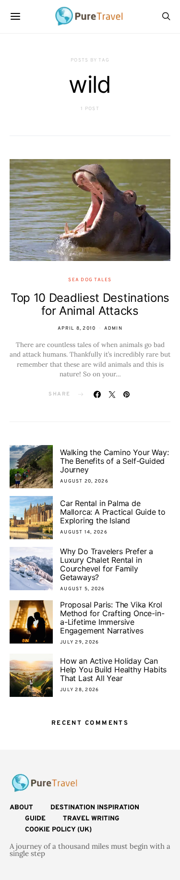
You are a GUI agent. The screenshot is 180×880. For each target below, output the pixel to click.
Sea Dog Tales (89, 280)
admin (113, 328)
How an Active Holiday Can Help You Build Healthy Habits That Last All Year (113, 669)
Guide (35, 819)
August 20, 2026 (84, 481)
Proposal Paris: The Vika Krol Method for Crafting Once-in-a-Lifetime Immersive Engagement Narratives (112, 617)
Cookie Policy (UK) (58, 830)
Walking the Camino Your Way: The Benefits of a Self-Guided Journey (114, 460)
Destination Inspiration (94, 808)
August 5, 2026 (82, 589)
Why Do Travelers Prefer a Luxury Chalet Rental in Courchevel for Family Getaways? (106, 564)
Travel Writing (91, 819)
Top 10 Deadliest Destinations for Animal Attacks (90, 304)
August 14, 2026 (84, 532)
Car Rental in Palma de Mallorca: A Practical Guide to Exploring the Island (113, 511)
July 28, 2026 (79, 690)
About (21, 808)
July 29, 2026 (79, 642)
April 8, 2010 (77, 328)
